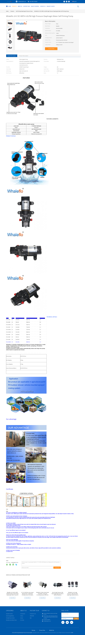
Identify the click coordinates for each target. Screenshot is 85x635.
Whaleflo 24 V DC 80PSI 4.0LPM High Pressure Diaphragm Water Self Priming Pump (51, 11)
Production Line (33, 613)
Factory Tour (26, 6)
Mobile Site (51, 630)
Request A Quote (51, 6)
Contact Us (42, 6)
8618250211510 (15, 562)
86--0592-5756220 (33, 1)
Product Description (23, 55)
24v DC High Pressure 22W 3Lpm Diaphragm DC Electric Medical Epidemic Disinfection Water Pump (58, 594)
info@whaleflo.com (22, 1)
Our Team (22, 620)
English (75, 1)
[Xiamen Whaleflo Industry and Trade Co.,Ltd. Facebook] (64, 1)
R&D (30, 618)
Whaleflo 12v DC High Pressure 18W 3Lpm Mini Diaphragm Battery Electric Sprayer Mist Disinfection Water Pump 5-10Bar (72, 595)
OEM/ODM (32, 615)
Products (14, 6)
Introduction (22, 613)
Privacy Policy (42, 630)
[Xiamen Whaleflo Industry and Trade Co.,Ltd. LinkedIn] (69, 1)
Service (21, 618)
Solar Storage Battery (10, 615)
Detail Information (11, 55)
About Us (20, 6)
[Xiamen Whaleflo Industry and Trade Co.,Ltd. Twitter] (66, 1)
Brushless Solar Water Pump (11, 620)
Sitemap (33, 630)
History (21, 615)
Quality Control (35, 6)
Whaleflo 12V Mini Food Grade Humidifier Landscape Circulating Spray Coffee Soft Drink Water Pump (42, 594)
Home (9, 6)
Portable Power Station (10, 618)
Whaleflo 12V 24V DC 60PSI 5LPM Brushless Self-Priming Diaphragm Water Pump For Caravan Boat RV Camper (12, 594)
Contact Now (51, 48)
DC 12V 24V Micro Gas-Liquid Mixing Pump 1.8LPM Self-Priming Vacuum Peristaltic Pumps (27, 594)
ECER (72, 632)
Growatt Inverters (9, 613)
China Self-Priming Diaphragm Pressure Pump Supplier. (22, 632)
